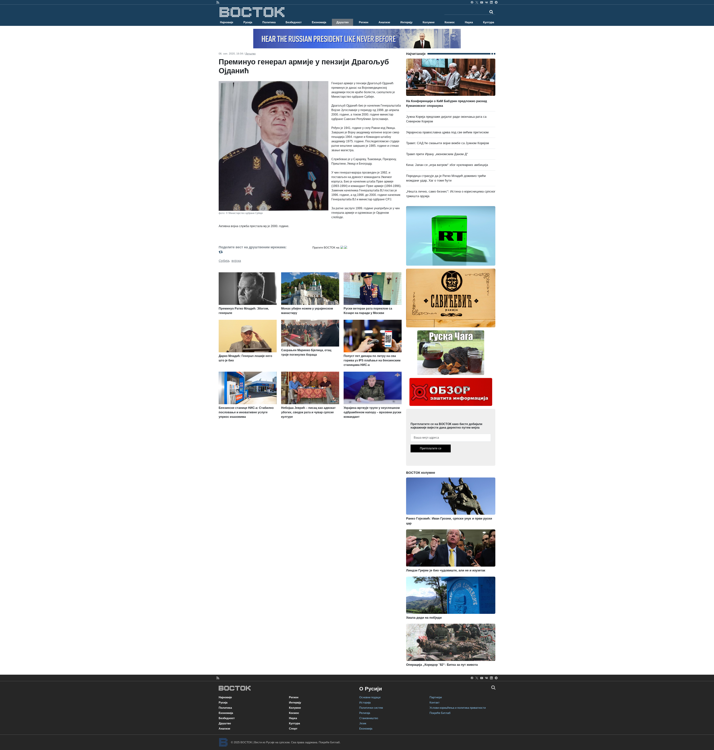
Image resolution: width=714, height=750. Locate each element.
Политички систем (371, 707)
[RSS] (217, 2)
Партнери (436, 697)
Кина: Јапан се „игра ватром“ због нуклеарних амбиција (447, 165)
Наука (469, 22)
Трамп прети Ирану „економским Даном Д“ (437, 154)
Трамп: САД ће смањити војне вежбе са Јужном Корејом (447, 143)
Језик (362, 723)
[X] (476, 2)
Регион (363, 22)
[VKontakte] (486, 2)
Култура (488, 22)
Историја (365, 702)
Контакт (435, 702)
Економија (319, 22)
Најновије (226, 22)
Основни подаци (369, 697)
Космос (450, 22)
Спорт (293, 728)
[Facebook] (472, 2)
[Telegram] (496, 2)
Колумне (429, 22)
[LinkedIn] (491, 2)
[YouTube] (481, 2)
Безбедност (294, 22)
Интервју (406, 22)
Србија (224, 261)
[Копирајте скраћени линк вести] (263, 252)
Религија (364, 712)
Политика (269, 22)
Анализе (384, 22)
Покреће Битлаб (440, 712)
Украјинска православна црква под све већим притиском (447, 132)
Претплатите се (430, 448)
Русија (247, 22)
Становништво (368, 718)
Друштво (342, 22)
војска (236, 261)
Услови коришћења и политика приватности (458, 707)
